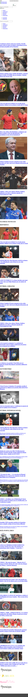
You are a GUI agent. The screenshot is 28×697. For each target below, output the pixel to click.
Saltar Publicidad (14, 0)
